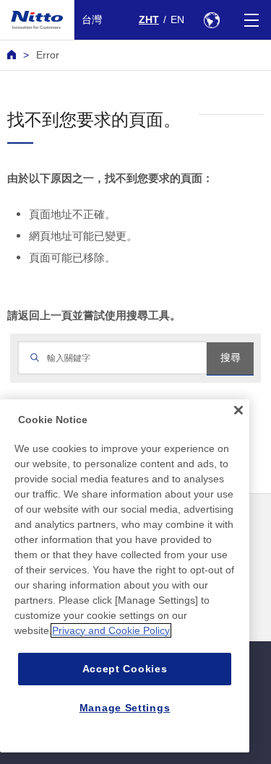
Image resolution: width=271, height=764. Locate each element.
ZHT (149, 19)
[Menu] (251, 20)
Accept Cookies (125, 668)
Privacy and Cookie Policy (111, 630)
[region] (124, 575)
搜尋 (230, 357)
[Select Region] (211, 20)
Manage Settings (125, 707)
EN (177, 19)
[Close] (238, 410)
